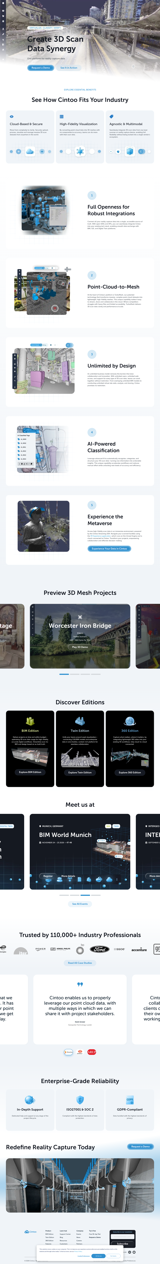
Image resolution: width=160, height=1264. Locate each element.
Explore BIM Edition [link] (30, 772)
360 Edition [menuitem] (49, 1241)
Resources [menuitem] (63, 1241)
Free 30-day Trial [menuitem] (94, 1234)
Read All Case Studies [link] (80, 963)
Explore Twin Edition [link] (80, 772)
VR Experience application (100, 536)
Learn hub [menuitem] (63, 1231)
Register (48, 876)
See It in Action (68, 67)
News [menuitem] (78, 1237)
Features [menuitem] (48, 1244)
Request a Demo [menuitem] (95, 1237)
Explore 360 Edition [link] (130, 772)
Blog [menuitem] (61, 1237)
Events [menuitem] (78, 1234)
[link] (30, 1231)
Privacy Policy (78, 1251)
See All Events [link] (80, 904)
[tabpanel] (80, 636)
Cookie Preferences (84, 1256)
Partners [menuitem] (79, 1244)
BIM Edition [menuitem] (49, 1234)
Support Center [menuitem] (65, 1234)
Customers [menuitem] (63, 1244)
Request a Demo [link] (41, 67)
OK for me (99, 1256)
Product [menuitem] (48, 1231)
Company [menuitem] (79, 1231)
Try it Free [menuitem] (92, 1231)
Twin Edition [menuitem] (49, 1237)
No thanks (113, 1256)
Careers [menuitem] (79, 1241)
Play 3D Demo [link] (80, 647)
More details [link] (68, 876)
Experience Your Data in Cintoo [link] (109, 548)
